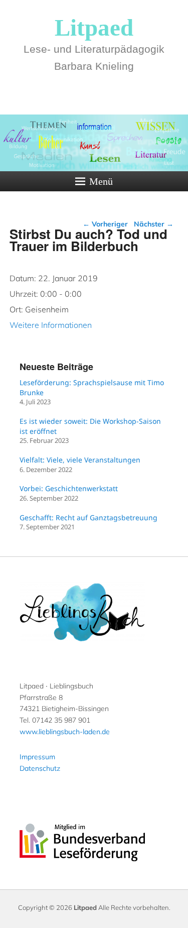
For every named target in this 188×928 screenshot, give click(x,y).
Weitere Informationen (51, 325)
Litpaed (94, 28)
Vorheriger (105, 223)
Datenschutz (40, 768)
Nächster (153, 223)
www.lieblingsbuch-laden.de (65, 731)
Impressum (37, 756)
